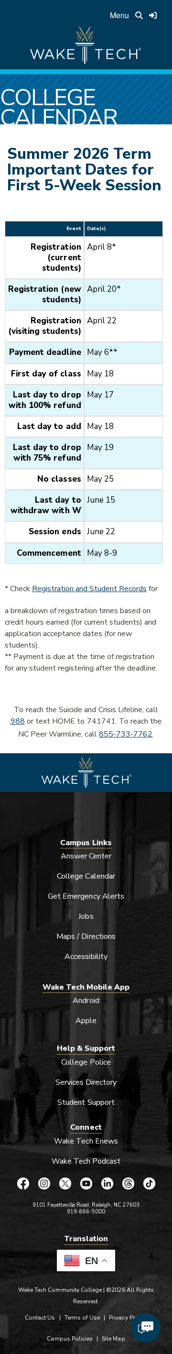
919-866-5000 (86, 1211)
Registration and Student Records (89, 588)
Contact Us (40, 1317)
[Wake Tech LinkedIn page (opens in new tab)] (107, 1183)
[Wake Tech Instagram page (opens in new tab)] (43, 1183)
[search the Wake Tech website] (139, 15)
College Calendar (86, 876)
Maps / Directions (86, 936)
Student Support (86, 1102)
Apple (86, 1020)
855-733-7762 (126, 734)
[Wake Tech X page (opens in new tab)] (64, 1183)
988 (18, 721)
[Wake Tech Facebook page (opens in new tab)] (22, 1183)
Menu (119, 15)
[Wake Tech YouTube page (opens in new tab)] (86, 1183)
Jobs (85, 916)
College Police (86, 1062)
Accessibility (86, 956)
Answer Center (86, 856)
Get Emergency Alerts (86, 896)
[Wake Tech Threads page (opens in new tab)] (128, 1183)
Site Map (113, 1339)
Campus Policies (70, 1339)
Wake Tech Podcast (86, 1161)
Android (86, 1000)
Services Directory (86, 1082)
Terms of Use (82, 1317)
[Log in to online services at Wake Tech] (152, 15)
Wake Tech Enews (86, 1141)
